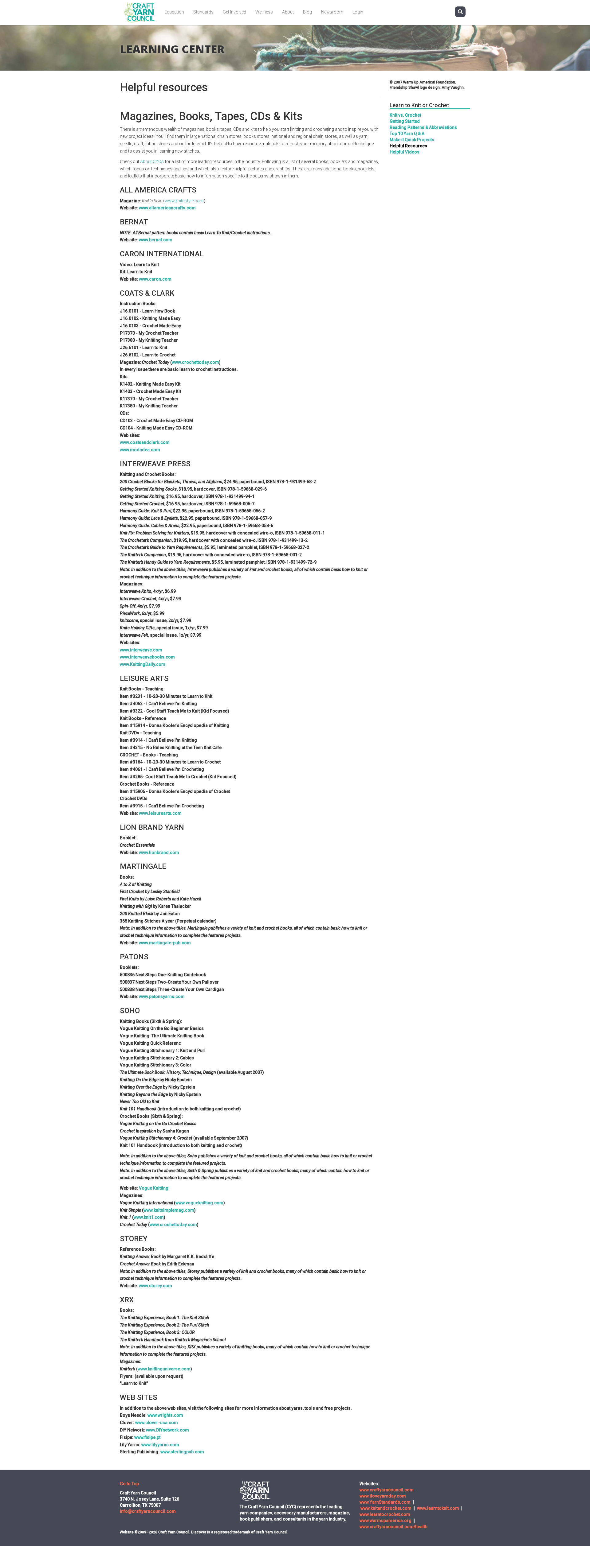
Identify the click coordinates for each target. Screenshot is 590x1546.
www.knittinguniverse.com (164, 1368)
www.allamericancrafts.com (167, 207)
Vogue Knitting (153, 1188)
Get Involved (234, 12)
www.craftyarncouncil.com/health (393, 1526)
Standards (203, 12)
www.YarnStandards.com (385, 1502)
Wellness (264, 12)
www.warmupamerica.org (385, 1520)
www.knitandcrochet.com (385, 1508)
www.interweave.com (141, 649)
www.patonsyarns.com (162, 996)
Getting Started (405, 121)
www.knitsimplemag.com (169, 1210)
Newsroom (332, 12)
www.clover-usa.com (156, 1422)
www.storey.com (155, 1285)
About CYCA (152, 161)
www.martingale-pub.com (165, 942)
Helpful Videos (404, 152)
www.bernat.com (155, 239)
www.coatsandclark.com (145, 442)
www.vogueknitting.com (199, 1202)
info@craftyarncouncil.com (148, 1511)
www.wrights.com (165, 1415)
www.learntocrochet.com (385, 1514)
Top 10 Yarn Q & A (407, 133)
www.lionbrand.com (159, 852)
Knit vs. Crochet (405, 115)
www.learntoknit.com (438, 1508)
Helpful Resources (408, 145)
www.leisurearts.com (160, 813)
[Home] (142, 12)
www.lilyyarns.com (160, 1444)
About (288, 12)
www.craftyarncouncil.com (387, 1489)
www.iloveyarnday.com (383, 1496)
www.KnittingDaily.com (142, 664)
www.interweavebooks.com (147, 657)
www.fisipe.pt (147, 1437)
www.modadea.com (140, 449)
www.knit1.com (149, 1217)
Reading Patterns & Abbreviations (423, 127)
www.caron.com (155, 279)
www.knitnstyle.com (184, 200)
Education (174, 12)
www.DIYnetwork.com (167, 1430)
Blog (307, 12)
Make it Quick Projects (412, 139)
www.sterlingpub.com (182, 1451)
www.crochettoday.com (195, 362)
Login (357, 12)
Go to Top (129, 1483)
